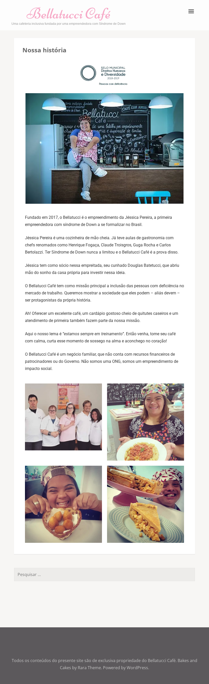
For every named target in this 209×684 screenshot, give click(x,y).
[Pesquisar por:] (91, 574)
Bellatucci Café (69, 13)
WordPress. (138, 667)
